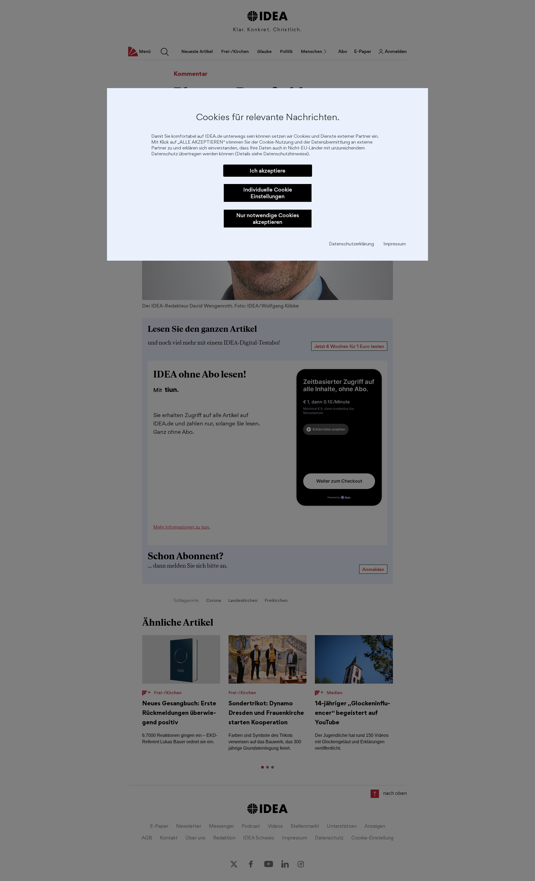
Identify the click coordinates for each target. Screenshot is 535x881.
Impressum (394, 244)
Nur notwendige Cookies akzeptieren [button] (267, 218)
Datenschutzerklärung (351, 244)
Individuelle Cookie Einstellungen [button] (267, 193)
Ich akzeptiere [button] (267, 170)
